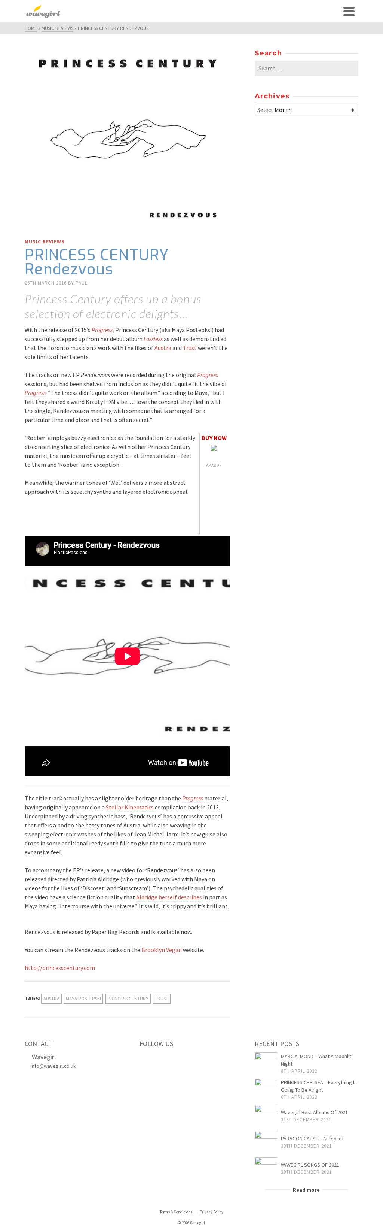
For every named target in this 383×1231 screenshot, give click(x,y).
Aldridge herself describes (169, 897)
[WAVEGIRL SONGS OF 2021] (266, 1168)
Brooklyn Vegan (161, 950)
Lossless (153, 339)
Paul (82, 283)
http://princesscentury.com (60, 968)
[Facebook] (147, 1059)
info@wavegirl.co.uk (53, 1066)
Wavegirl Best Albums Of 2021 (314, 1112)
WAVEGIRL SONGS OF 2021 (310, 1164)
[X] (163, 1059)
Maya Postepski (83, 999)
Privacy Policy (211, 1212)
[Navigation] (349, 11)
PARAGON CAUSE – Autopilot (312, 1138)
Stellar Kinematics (130, 807)
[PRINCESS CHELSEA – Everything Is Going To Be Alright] (266, 1090)
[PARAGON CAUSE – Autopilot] (266, 1142)
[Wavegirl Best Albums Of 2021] (266, 1116)
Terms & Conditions (176, 1212)
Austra (162, 348)
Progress (102, 330)
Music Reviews (45, 241)
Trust (190, 348)
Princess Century (127, 999)
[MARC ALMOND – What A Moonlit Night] (266, 1063)
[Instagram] (179, 1059)
